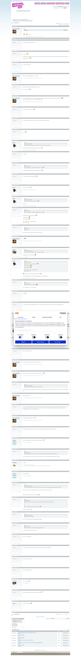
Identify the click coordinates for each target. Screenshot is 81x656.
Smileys (13, 624)
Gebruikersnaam (55, 6)
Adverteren (30, 653)
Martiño (14, 440)
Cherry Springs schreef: (29, 385)
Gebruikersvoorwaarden (42, 653)
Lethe (14, 603)
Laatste (66, 23)
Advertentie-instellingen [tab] (47, 317)
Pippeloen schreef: (28, 262)
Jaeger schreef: (27, 452)
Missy (14, 142)
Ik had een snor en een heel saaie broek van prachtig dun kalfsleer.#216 (30, 642)
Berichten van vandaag (22, 10)
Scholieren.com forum (16, 19)
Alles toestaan (57, 341)
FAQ (17, 10)
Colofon (49, 653)
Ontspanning (22, 19)
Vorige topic (38, 616)
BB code (13, 623)
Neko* (14, 249)
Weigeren (23, 341)
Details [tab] (33, 317)
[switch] (34, 337)
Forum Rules (14, 627)
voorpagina (17, 1)
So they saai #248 (21, 635)
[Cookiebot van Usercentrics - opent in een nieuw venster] (61, 313)
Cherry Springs (16, 28)
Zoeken (28, 10)
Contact (57, 653)
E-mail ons (58, 652)
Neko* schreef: (27, 283)
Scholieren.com (63, 652)
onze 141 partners (22, 322)
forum (20, 1)
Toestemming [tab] (20, 317)
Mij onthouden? (66, 6)
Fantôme (15, 581)
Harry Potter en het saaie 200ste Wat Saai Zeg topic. (23, 20)
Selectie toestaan (40, 341)
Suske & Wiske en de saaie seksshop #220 (25, 640)
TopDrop (15, 462)
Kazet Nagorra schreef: (28, 199)
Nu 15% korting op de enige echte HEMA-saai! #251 (27, 632)
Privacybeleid (35, 653)
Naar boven (68, 652)
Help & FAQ (53, 653)
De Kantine (27, 19)
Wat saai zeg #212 (21, 645)
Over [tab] (60, 317)
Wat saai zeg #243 (21, 637)
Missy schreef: (27, 166)
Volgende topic (42, 616)
